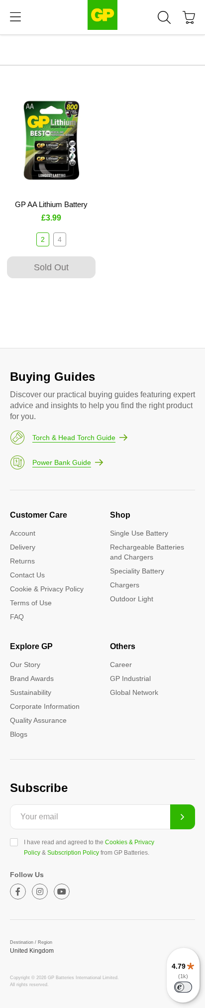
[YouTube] (62, 891)
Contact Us (27, 575)
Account (22, 533)
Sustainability (30, 692)
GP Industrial (130, 678)
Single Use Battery (139, 533)
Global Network (134, 692)
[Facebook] (18, 891)
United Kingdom (32, 950)
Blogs (18, 734)
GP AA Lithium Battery (51, 204)
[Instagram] (40, 891)
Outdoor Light (131, 599)
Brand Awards (32, 678)
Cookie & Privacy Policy (47, 589)
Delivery (22, 547)
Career (121, 665)
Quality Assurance (38, 720)
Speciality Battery (137, 571)
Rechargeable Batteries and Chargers (147, 552)
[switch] (183, 987)
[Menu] (15, 17)
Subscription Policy (73, 852)
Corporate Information (45, 706)
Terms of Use (31, 603)
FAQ (17, 617)
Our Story (25, 665)
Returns (22, 561)
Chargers (124, 585)
